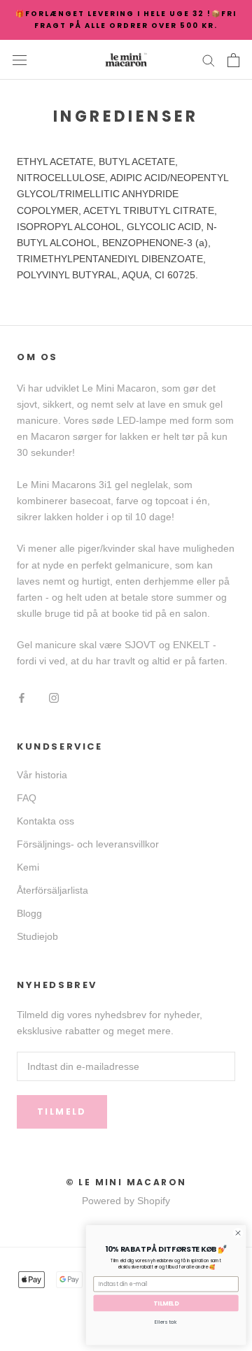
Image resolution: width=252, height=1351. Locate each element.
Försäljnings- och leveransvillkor (88, 844)
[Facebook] (22, 697)
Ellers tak (166, 1321)
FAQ (26, 797)
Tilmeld (62, 1111)
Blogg (29, 913)
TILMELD (165, 1303)
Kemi (28, 867)
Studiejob (37, 936)
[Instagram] (54, 697)
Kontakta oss (45, 821)
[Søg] (208, 60)
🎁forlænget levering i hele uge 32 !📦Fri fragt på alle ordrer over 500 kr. (126, 19)
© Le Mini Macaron (126, 1182)
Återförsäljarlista (52, 890)
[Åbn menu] (20, 60)
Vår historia (42, 774)
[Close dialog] (237, 1233)
